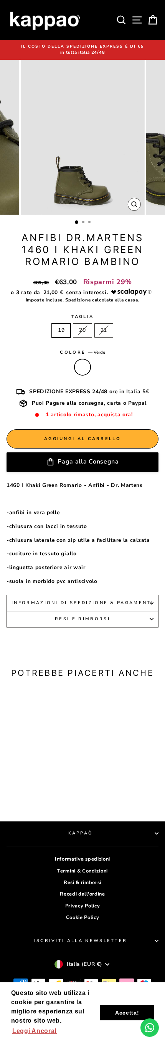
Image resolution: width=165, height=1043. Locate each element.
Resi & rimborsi (82, 882)
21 (104, 330)
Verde (82, 367)
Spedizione (78, 300)
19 (61, 330)
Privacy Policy (82, 905)
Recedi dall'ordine (82, 894)
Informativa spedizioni (82, 859)
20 (82, 330)
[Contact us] (149, 1027)
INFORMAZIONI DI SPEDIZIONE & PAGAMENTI (82, 603)
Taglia (82, 317)
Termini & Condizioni (82, 871)
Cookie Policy (82, 917)
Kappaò (80, 833)
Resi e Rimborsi (82, 619)
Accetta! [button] (127, 1013)
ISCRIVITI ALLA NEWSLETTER (80, 941)
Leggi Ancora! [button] (34, 1031)
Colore (82, 352)
